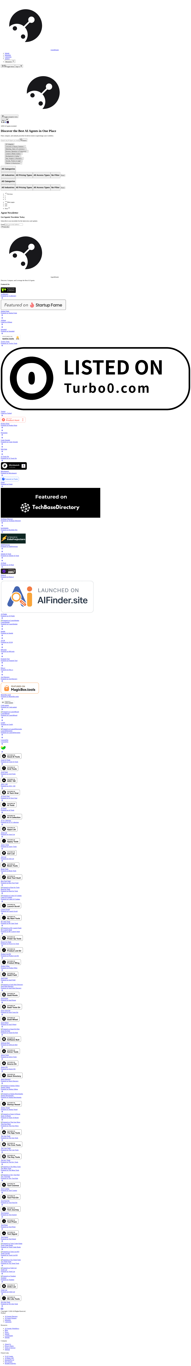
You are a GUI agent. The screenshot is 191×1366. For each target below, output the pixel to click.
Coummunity (9, 1336)
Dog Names (8, 1362)
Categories (8, 57)
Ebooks (7, 1337)
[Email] (2, 1309)
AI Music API (9, 1358)
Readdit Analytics (10, 1363)
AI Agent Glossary (11, 1318)
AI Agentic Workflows (12, 1328)
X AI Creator (9, 1356)
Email (2, 224)
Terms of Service (10, 1348)
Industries (8, 55)
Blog (6, 1330)
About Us (8, 1344)
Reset (62, 175)
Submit (7, 53)
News (6, 1332)
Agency (7, 58)
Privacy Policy (9, 1346)
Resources (9, 62)
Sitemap (7, 1349)
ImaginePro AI (9, 1360)
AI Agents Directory (11, 1316)
